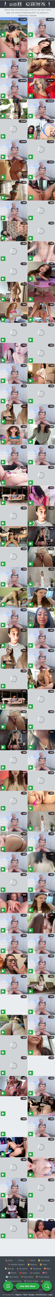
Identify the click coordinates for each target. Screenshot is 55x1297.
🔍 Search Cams (42, 1289)
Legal (50, 1295)
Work (25, 1295)
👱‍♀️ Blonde (9, 1268)
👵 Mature (32, 1264)
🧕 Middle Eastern (16, 1264)
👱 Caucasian (44, 1260)
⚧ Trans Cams (42, 1277)
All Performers (41, 1295)
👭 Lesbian (35, 1273)
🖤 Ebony (20, 1260)
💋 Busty (23, 1273)
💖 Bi (44, 1273)
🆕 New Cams (12, 1277)
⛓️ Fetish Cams (31, 1281)
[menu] (8, 1286)
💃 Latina (31, 1260)
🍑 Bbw (47, 1268)
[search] (47, 1286)
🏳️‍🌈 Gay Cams (27, 1277)
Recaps (31, 1295)
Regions (19, 1295)
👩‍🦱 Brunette (21, 1268)
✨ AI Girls (45, 1281)
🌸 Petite (12, 1273)
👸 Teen (43, 1264)
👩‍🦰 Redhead (35, 1268)
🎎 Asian (9, 1260)
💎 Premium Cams (13, 1281)
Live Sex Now (27, 1286)
